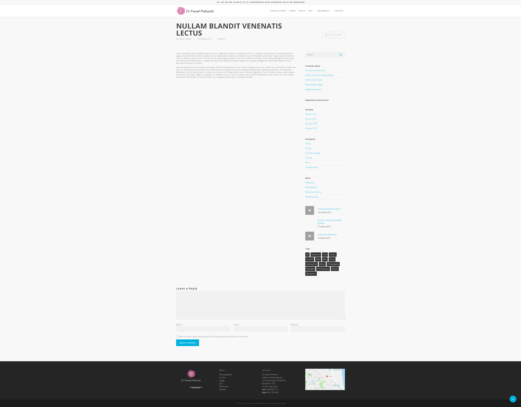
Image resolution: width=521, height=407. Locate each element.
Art (307, 254)
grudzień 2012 (311, 123)
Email (237, 324)
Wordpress (311, 273)
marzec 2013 (311, 114)
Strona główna (225, 375)
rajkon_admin (185, 38)
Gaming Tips (311, 264)
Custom (309, 259)
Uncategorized (311, 167)
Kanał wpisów (311, 187)
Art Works (282, 403)
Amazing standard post (315, 70)
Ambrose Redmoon (314, 80)
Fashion (221, 38)
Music (307, 162)
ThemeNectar (323, 268)
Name (179, 324)
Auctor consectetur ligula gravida (319, 75)
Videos (335, 268)
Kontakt (222, 389)
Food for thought (312, 153)
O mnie (222, 377)
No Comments (335, 34)
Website (294, 324)
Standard (310, 268)
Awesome (316, 254)
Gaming (308, 157)
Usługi (221, 380)
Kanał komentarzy (313, 192)
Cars (325, 254)
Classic (333, 254)
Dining (308, 143)
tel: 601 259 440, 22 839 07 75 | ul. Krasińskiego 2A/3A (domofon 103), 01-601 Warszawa (261, 2)
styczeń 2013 (311, 119)
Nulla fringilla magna (314, 84)
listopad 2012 (311, 128)
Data (318, 259)
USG (221, 383)
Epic (325, 259)
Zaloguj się (310, 182)
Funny (332, 259)
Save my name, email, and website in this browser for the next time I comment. (213, 336)
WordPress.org (311, 196)
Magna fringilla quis (313, 89)
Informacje (223, 386)
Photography (333, 264)
